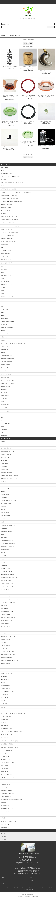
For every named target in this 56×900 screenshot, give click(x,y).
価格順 (29, 39)
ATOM (32, 889)
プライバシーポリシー (41, 887)
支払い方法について (10, 887)
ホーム (4, 887)
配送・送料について (17, 887)
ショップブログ (25, 889)
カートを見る (31, 880)
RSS (30, 889)
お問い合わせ (3, 883)
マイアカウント (3, 877)
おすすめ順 (25, 39)
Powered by (20, 896)
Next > (30, 43)
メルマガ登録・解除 (49, 887)
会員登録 (30, 877)
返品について (24, 887)
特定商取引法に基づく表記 (32, 887)
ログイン (2, 880)
